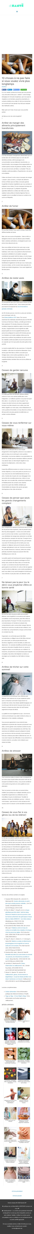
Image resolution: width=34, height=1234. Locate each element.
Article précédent (17, 1191)
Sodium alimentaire (10, 991)
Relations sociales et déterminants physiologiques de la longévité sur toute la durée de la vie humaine (18, 943)
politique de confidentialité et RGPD (13, 1206)
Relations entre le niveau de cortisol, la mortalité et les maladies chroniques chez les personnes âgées (18, 930)
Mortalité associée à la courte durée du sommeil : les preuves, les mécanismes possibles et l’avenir (18, 957)
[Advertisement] (17, 33)
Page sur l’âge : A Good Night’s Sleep (15, 996)
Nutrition (4, 86)
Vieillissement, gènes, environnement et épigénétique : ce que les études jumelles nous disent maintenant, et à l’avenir (18, 977)
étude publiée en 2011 (10, 317)
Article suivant (17, 1196)
